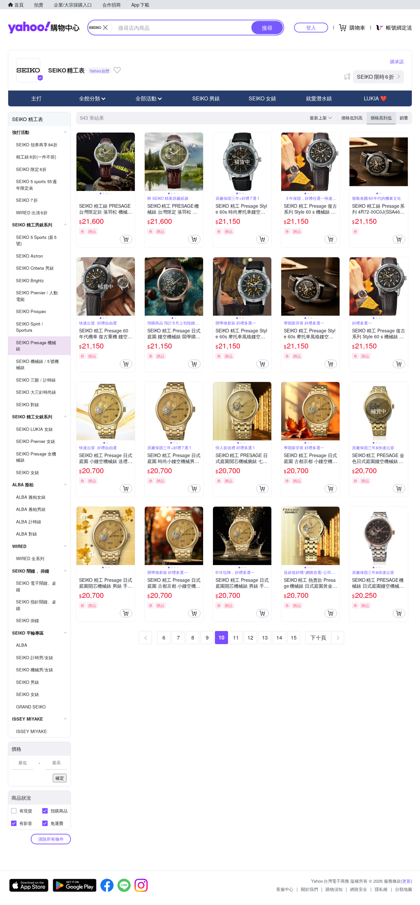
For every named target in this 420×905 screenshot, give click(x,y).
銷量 (404, 118)
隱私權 (381, 889)
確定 (59, 778)
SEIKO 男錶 (206, 98)
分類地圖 (403, 889)
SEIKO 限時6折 (375, 76)
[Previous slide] (80, 162)
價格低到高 (352, 118)
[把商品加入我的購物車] (126, 239)
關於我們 (309, 889)
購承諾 (397, 61)
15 (294, 637)
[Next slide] (130, 162)
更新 (406, 881)
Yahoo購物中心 (43, 27)
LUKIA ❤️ (375, 98)
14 (279, 637)
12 (250, 637)
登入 (311, 27)
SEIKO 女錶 (262, 98)
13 (265, 637)
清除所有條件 (51, 839)
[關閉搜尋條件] (105, 28)
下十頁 (318, 637)
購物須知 (334, 889)
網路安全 (358, 889)
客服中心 (284, 889)
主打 (36, 98)
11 (236, 637)
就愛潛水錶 (319, 98)
